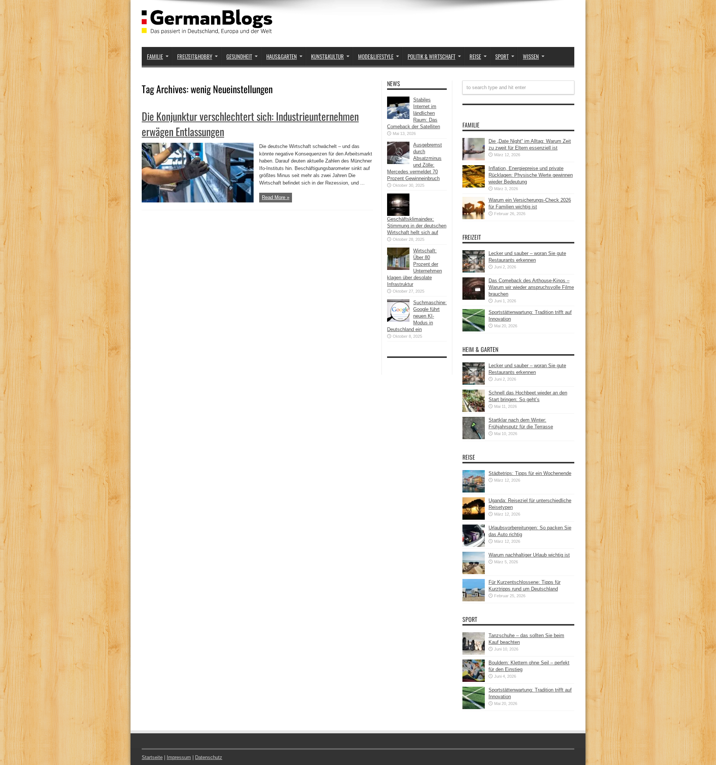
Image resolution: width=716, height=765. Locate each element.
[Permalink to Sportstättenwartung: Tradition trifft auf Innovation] (473, 330)
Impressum (179, 757)
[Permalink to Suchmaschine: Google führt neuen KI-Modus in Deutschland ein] (398, 320)
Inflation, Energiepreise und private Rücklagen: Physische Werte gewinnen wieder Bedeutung (531, 175)
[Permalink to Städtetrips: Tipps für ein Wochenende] (473, 491)
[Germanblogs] (207, 28)
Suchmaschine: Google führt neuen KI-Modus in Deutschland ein (417, 316)
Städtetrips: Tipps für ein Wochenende (530, 473)
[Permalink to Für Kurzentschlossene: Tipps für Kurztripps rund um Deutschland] (473, 599)
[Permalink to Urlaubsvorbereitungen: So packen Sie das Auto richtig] (473, 545)
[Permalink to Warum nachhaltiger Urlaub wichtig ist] (473, 572)
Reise (475, 56)
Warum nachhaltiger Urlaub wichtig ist (529, 555)
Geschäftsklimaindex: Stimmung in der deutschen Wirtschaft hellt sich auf (416, 225)
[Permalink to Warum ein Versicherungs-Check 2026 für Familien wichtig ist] (473, 217)
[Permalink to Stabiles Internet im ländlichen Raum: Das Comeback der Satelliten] (398, 117)
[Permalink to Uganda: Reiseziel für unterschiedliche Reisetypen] (473, 518)
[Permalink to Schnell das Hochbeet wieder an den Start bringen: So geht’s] (473, 410)
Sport (502, 56)
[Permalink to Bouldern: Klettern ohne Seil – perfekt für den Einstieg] (473, 680)
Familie (155, 56)
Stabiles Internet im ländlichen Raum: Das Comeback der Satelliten (413, 113)
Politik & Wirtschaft (431, 56)
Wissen (531, 56)
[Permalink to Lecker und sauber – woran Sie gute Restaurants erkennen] (473, 271)
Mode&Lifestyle (375, 56)
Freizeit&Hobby (194, 56)
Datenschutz (208, 757)
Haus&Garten (281, 56)
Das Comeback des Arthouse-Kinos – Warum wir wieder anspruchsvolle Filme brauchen (531, 287)
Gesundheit (239, 56)
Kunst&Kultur (327, 56)
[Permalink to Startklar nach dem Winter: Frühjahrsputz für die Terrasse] (473, 437)
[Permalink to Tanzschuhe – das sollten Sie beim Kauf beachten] (473, 653)
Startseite (152, 757)
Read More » (275, 197)
